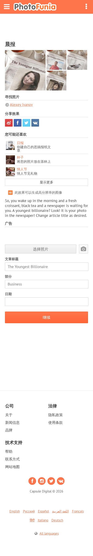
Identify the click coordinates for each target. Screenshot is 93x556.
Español (43, 511)
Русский (29, 511)
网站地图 (12, 466)
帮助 (8, 451)
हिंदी (32, 520)
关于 (8, 415)
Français (78, 511)
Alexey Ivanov (21, 104)
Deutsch (57, 520)
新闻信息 (12, 422)
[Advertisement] (46, 26)
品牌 (8, 430)
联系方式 (12, 459)
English (14, 511)
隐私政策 (55, 415)
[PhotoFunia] (35, 7)
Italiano (43, 520)
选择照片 (40, 249)
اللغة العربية (60, 511)
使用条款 (55, 422)
